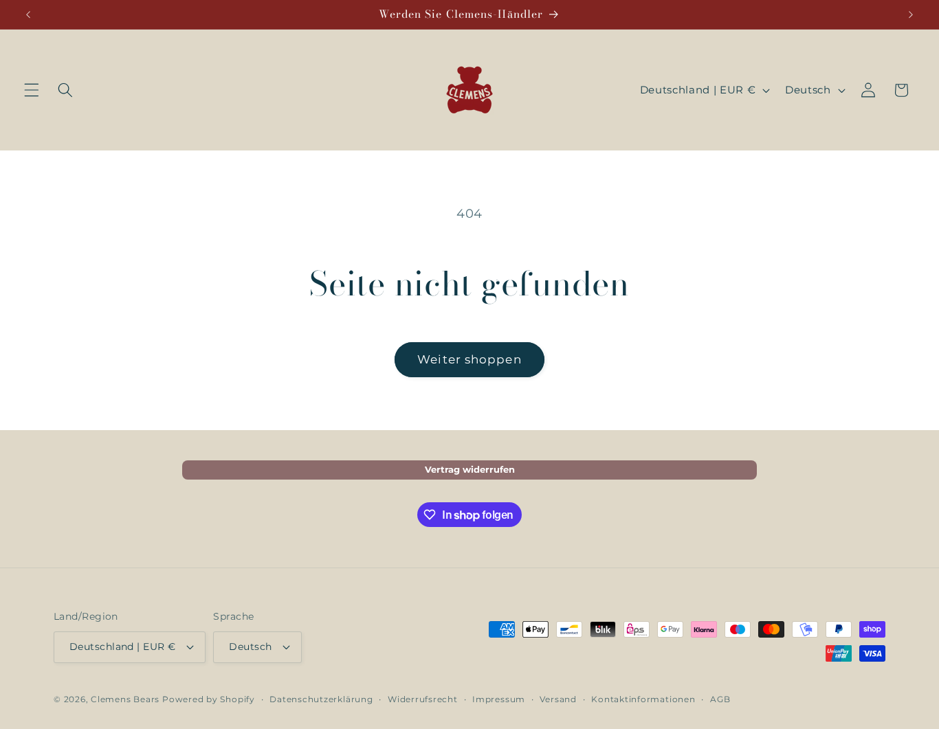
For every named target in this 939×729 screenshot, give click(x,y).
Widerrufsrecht (423, 699)
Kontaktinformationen (643, 699)
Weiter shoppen (469, 359)
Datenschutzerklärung (321, 699)
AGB (720, 699)
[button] (31, 90)
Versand (558, 699)
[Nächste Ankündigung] (911, 14)
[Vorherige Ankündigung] (28, 14)
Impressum (498, 699)
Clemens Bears (125, 699)
